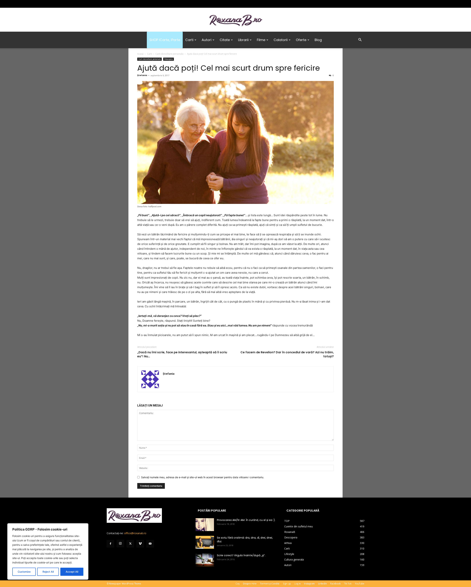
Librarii (243, 40)
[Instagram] (115, 4)
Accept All (72, 571)
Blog (318, 40)
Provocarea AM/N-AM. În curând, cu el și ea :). (246, 520)
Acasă (140, 53)
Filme (261, 40)
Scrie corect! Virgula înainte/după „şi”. (241, 555)
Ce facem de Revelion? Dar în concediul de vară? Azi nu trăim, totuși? (287, 354)
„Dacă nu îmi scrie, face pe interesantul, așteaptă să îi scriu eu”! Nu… (182, 354)
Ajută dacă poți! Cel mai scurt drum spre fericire (228, 68)
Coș (238, 583)
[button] (359, 40)
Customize (24, 571)
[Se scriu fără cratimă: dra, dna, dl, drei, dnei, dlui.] (205, 542)
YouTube (359, 583)
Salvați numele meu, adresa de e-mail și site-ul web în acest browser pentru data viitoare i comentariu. (202, 477)
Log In (297, 583)
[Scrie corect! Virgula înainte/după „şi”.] (205, 560)
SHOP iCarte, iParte (164, 40)
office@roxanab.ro (135, 533)
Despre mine (249, 583)
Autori (206, 40)
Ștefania (142, 75)
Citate (225, 40)
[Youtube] (134, 4)
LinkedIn (322, 583)
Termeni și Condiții (269, 583)
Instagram (309, 583)
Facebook (335, 583)
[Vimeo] (127, 4)
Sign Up (287, 583)
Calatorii (281, 40)
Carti (189, 40)
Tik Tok (347, 583)
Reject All (48, 571)
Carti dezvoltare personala (169, 53)
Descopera (168, 59)
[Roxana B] (235, 20)
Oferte (301, 40)
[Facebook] (109, 4)
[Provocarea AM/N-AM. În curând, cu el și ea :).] (205, 524)
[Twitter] (121, 4)
